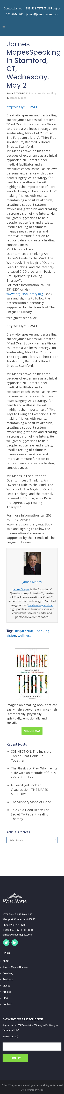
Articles (7, 991)
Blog (5, 998)
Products (8, 979)
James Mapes (18, 97)
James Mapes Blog (45, 93)
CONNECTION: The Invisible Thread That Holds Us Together (31, 755)
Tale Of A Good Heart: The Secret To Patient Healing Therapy (30, 814)
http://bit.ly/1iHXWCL (22, 107)
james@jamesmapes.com (42, 14)
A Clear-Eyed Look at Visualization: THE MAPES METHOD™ (29, 789)
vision (11, 635)
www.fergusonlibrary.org (24, 294)
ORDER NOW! (32, 731)
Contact (7, 1004)
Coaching (8, 973)
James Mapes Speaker (15, 967)
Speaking (42, 631)
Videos (6, 985)
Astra (41, 1089)
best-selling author (40, 605)
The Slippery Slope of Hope (31, 802)
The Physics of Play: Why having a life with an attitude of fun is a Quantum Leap (34, 772)
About (6, 961)
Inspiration (24, 631)
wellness (25, 635)
